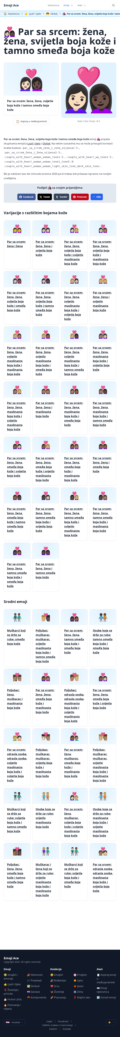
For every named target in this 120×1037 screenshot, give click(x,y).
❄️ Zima (78, 992)
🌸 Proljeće (80, 975)
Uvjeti (49, 1021)
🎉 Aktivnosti (34, 975)
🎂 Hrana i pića (13, 999)
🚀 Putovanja (58, 997)
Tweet (46, 196)
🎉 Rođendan (58, 980)
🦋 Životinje (57, 992)
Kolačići (53, 1028)
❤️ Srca (54, 986)
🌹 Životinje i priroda (11, 991)
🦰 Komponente (36, 997)
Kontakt (67, 1028)
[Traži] (113, 5)
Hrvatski (13, 1022)
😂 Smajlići (56, 975)
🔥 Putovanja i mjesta (12, 1006)
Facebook (28, 196)
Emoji (66, 5)
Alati (80, 5)
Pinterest (82, 196)
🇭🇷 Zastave (33, 992)
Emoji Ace (11, 5)
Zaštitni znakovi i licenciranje (57, 1025)
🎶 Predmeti (34, 980)
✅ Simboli (33, 986)
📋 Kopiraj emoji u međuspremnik (106, 978)
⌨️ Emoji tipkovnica (103, 990)
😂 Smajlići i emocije (11, 976)
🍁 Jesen (78, 986)
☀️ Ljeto (78, 980)
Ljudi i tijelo (34, 143)
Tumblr (63, 196)
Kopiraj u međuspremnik (31, 121)
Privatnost (63, 1021)
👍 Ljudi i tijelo (12, 984)
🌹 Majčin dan (81, 997)
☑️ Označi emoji (106, 997)
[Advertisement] (60, 928)
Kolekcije (56, 969)
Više (98, 196)
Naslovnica (53, 5)
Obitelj (46, 143)
